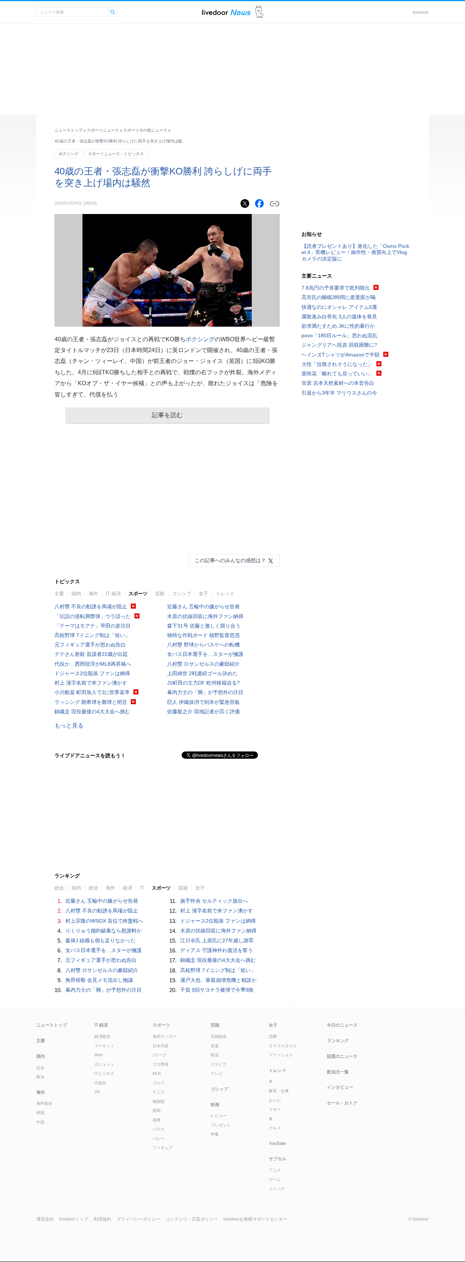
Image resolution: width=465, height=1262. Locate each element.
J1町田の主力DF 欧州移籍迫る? (203, 683)
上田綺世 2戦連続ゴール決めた (202, 673)
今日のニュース (342, 1025)
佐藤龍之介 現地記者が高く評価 (203, 711)
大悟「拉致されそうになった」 (337, 364)
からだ (275, 1100)
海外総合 (44, 1103)
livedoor (421, 12)
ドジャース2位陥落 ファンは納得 (92, 673)
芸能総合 (219, 1036)
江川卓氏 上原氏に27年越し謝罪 (217, 940)
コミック (277, 1188)
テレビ (217, 1073)
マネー (275, 1109)
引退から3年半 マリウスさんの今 (339, 393)
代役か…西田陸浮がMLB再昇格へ (92, 664)
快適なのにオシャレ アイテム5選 (339, 307)
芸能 (160, 593)
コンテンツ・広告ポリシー (192, 1219)
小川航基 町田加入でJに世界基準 (92, 692)
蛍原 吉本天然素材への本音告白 (338, 383)
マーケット (104, 1046)
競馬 (157, 1110)
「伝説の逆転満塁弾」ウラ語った (92, 616)
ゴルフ (159, 1083)
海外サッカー (165, 1036)
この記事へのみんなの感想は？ (230, 560)
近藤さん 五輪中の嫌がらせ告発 (203, 606)
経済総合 (102, 1036)
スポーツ (138, 593)
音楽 (215, 1046)
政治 (93, 888)
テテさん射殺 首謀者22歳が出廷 (91, 654)
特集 (215, 1134)
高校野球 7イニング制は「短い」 (92, 635)
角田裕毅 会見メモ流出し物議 (99, 980)
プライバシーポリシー (138, 1219)
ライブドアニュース (226, 12)
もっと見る (69, 725)
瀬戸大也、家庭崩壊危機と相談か (218, 980)
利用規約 (102, 1219)
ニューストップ (68, 130)
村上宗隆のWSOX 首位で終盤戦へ (104, 921)
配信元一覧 (338, 1071)
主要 (59, 593)
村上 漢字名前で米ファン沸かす (90, 683)
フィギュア (163, 1147)
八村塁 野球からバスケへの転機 (203, 645)
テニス (159, 1092)
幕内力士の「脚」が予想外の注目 (205, 692)
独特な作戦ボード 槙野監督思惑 (203, 635)
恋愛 (273, 1036)
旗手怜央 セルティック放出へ (214, 901)
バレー (159, 1138)
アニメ (275, 1170)
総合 (59, 888)
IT (142, 888)
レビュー (219, 1115)
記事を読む (167, 415)
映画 (215, 1104)
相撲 (157, 1120)
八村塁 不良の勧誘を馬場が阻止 (90, 606)
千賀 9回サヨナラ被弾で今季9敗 (217, 990)
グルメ (275, 1128)
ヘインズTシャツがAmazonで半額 (341, 355)
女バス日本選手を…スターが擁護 (205, 654)
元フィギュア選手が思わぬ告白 (90, 645)
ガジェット (104, 1064)
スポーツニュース (103, 130)
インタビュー (340, 1087)
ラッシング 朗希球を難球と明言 (90, 702)
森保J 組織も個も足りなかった (100, 940)
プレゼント (221, 1125)
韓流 (215, 1055)
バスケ (159, 1129)
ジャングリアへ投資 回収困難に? (339, 345)
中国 (40, 1122)
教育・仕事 (279, 1091)
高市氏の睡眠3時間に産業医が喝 (339, 297)
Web (98, 1055)
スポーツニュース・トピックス (116, 154)
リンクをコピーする (275, 204)
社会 (40, 1067)
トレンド (225, 593)
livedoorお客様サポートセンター (255, 1219)
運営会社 (45, 1219)
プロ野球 (161, 1064)
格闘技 (159, 1101)
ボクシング (68, 154)
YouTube (277, 1143)
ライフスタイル (283, 1046)
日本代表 (161, 1046)
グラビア (219, 1064)
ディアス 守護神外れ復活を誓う (216, 950)
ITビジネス (104, 1073)
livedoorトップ (73, 1219)
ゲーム (275, 1179)
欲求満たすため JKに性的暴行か (338, 326)
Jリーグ (160, 1055)
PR (97, 1092)
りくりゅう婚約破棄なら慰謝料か (103, 931)
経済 (127, 888)
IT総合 (100, 1083)
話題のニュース (342, 1056)
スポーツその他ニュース (145, 130)
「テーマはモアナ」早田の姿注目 (92, 626)
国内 (76, 593)
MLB (157, 1073)
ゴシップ (181, 593)
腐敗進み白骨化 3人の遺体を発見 (339, 316)
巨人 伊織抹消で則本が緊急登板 (203, 702)
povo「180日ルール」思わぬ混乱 (339, 335)
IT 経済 (113, 593)
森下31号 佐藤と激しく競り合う (203, 626)
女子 (203, 593)
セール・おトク (342, 1102)
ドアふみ (259, 12)
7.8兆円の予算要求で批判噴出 (336, 288)
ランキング (338, 1040)
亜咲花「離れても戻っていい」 (337, 373)
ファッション (281, 1055)
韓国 (40, 1112)
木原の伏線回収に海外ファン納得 (205, 616)
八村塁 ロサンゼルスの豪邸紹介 (203, 664)
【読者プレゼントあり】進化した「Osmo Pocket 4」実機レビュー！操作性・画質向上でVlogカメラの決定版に (355, 252)
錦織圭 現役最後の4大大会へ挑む (92, 711)
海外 (93, 593)
